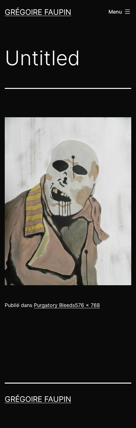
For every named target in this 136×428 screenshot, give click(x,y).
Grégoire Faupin (38, 12)
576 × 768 (87, 305)
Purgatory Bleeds (54, 305)
